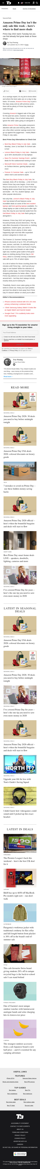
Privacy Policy (14, 350)
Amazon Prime (12, 125)
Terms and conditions (20, 1132)
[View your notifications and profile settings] (18, 3)
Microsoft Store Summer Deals (16, 164)
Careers (20, 1144)
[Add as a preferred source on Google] (20, 1154)
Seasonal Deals (7, 18)
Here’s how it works (18, 50)
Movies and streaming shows (10, 1082)
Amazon (13, 113)
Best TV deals (11, 1105)
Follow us (23, 91)
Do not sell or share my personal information (20, 1147)
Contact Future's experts (20, 1126)
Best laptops (12, 1090)
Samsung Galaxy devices (29, 1078)
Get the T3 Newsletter (29, 8)
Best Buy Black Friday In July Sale (17, 144)
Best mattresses (27, 1093)
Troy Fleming (13, 42)
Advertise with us (20, 1141)
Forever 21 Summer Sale (14, 172)
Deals (14, 8)
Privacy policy (20, 1135)
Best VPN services (29, 1082)
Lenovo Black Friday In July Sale (17, 152)
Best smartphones (12, 1093)
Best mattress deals (29, 1102)
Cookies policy (20, 1138)
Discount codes (29, 1105)
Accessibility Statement (20, 1123)
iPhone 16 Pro (10, 1078)
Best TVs (27, 1090)
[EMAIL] (14, 364)
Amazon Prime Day (23, 101)
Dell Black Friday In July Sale (13, 213)
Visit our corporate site (24, 1162)
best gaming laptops (19, 206)
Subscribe (27, 2)
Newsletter (33, 91)
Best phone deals (11, 1102)
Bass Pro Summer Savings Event (17, 158)
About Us (20, 1129)
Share (7, 91)
